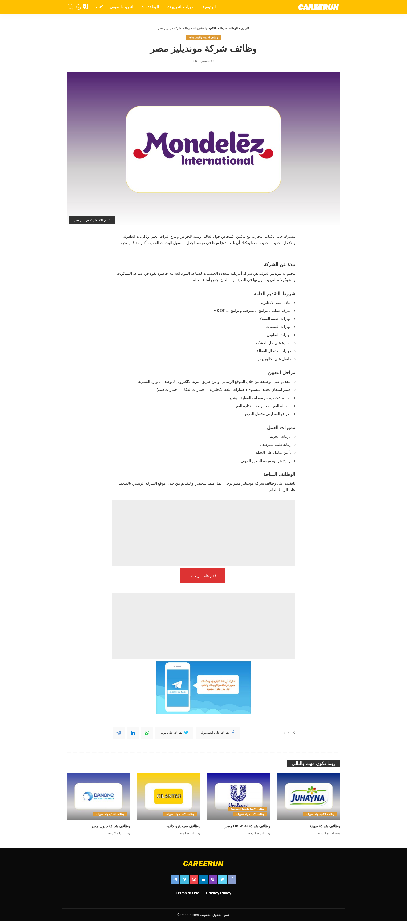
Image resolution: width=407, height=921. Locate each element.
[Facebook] (232, 879)
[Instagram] (213, 879)
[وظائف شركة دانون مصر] (98, 796)
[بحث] (70, 7)
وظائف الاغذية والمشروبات (203, 37)
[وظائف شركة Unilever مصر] (238, 796)
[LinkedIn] (203, 879)
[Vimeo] (184, 879)
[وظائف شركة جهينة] (308, 796)
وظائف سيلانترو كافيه (183, 826)
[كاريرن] (318, 7)
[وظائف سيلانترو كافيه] (168, 796)
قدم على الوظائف (202, 576)
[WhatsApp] (147, 733)
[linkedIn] (133, 733)
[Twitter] (222, 879)
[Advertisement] (203, 533)
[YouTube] (194, 879)
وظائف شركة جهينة (324, 826)
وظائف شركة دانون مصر (110, 826)
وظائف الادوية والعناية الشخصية (247, 808)
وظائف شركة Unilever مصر (247, 826)
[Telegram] (119, 733)
